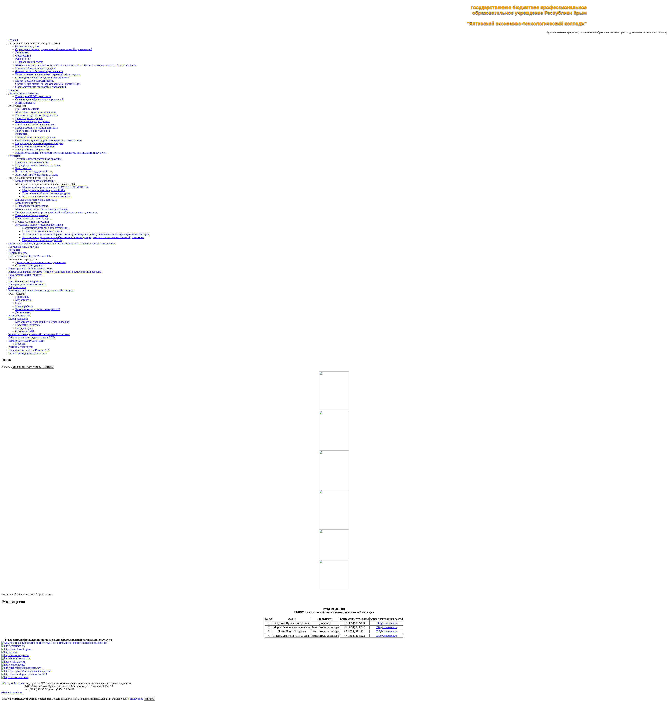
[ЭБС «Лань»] (14, 677)
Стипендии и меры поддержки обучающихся (42, 77)
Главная (13, 39)
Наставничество (18, 252)
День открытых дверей (29, 118)
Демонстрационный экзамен (25, 274)
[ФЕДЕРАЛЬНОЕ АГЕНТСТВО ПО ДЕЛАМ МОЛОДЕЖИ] (13, 661)
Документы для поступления (32, 130)
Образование (23, 55)
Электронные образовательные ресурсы (46, 193)
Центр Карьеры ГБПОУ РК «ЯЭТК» (30, 256)
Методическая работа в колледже (35, 180)
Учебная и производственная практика (38, 158)
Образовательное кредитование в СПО (31, 337)
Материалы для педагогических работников (41, 209)
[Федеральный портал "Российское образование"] (9, 652)
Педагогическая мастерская (31, 205)
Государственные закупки (23, 246)
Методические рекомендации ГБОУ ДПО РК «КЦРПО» (55, 187)
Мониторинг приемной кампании (35, 111)
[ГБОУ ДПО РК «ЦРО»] (13, 645)
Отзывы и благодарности (30, 265)
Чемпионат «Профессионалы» (26, 340)
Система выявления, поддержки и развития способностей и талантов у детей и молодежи (61, 243)
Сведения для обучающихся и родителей (39, 99)
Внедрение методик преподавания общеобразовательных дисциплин (56, 212)
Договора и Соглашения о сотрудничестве (40, 262)
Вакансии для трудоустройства (33, 171)
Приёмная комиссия (27, 108)
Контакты (21, 133)
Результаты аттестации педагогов (42, 240)
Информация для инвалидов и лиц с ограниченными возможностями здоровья (55, 271)
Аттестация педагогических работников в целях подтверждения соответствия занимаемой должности (83, 237)
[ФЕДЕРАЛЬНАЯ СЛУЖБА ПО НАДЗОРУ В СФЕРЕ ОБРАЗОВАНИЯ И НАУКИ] (15, 658)
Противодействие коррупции (25, 281)
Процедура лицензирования (32, 221)
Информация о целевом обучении (35, 146)
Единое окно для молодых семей (27, 353)
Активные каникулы (20, 346)
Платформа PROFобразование (33, 96)
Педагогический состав (29, 61)
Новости (13, 90)
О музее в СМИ (24, 331)
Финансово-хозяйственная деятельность (39, 71)
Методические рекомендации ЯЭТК (43, 190)
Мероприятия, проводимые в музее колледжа (42, 321)
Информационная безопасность (27, 284)
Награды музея (24, 328)
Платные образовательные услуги (35, 68)
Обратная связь (17, 287)
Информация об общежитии (32, 149)
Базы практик (23, 168)
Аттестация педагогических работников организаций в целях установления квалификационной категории (86, 234)
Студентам (14, 155)
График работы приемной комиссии (36, 127)
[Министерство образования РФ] (17, 649)
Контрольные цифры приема (32, 121)
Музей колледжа (18, 318)
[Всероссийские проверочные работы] (24, 674)
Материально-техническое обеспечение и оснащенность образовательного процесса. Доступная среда (76, 65)
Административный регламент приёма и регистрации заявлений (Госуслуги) (61, 152)
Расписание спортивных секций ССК (37, 309)
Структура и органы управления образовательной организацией (53, 49)
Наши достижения (19, 315)
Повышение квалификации (31, 215)
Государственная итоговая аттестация (37, 165)
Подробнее (136, 698)
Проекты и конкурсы (27, 324)
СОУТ (12, 277)
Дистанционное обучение (23, 93)
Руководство (22, 58)
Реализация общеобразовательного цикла (46, 196)
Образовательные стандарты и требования (40, 86)
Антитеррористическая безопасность (30, 268)
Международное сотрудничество (34, 80)
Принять (149, 698)
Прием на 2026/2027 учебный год (35, 124)
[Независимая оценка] (26, 670)
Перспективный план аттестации (42, 230)
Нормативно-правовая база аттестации (45, 227)
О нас (18, 303)
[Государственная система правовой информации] (13, 664)
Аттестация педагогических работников (39, 224)
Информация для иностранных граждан (39, 143)
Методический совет (27, 202)
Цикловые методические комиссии (36, 199)
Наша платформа (25, 102)
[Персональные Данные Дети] (21, 667)
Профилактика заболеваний (32, 162)
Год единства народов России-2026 (29, 349)
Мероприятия (23, 299)
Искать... (6, 366)
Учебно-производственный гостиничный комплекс (39, 334)
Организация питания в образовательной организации (47, 83)
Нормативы (22, 296)
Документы (22, 52)
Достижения (22, 312)
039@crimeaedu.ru (386, 623)
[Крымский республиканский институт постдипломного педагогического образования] (54, 642)
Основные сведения (27, 46)
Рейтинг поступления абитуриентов (36, 115)
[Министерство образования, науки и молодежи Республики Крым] (15, 655)
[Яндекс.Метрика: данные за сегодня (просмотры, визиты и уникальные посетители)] (13, 683)
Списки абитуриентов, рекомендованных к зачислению (48, 140)
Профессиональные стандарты (33, 218)
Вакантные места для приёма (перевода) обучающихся (47, 74)
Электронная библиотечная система (36, 174)
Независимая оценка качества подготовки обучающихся (41, 290)
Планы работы (24, 306)
